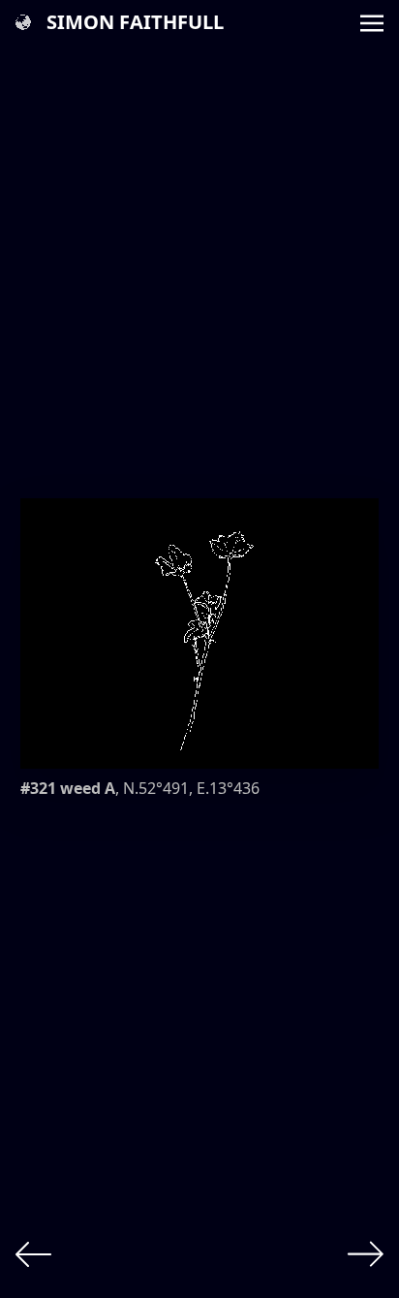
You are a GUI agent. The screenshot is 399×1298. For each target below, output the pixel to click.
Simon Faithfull (135, 22)
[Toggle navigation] (372, 21)
